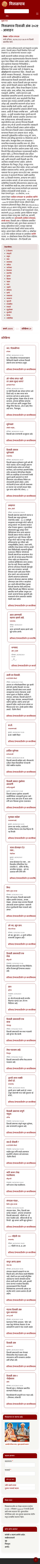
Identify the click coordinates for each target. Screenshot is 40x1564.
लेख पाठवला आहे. (13, 1050)
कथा (8, 259)
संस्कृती (9, 253)
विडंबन (9, 278)
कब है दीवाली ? (12, 1142)
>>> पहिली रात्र (14, 1236)
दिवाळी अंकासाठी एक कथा (15, 1020)
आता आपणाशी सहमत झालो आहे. (17, 616)
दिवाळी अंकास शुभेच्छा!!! (12, 451)
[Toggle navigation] (37, 13)
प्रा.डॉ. (10, 725)
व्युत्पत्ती (9, 301)
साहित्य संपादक (13, 36)
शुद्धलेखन (10, 309)
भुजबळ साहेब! (14, 817)
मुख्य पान (4, 20)
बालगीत (9, 273)
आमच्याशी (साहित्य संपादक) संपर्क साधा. (18, 219)
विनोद (8, 315)
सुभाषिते (9, 312)
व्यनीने (33, 234)
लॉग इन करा (25, 369)
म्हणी (8, 292)
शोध (7, 16)
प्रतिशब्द (9, 290)
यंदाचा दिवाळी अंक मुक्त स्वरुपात (14, 1311)
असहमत (11, 505)
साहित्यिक (10, 318)
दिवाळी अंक (11, 1343)
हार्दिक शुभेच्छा (12, 751)
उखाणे (8, 287)
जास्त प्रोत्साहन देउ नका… (17, 849)
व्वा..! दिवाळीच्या (12, 348)
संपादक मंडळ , (12, 1201)
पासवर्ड (7, 1470)
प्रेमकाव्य (9, 270)
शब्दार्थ (9, 306)
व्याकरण (9, 298)
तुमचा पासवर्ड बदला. (12, 1488)
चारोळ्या (9, 267)
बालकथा (9, 261)
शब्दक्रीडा (9, 304)
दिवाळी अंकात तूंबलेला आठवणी (15, 782)
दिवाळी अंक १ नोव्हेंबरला (12, 1377)
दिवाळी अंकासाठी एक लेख (15, 955)
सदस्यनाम (8, 1461)
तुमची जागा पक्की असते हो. (15, 1079)
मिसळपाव (17, 4)
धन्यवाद (14, 648)
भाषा (8, 284)
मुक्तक (8, 275)
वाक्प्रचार (9, 295)
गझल (8, 281)
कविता (9, 264)
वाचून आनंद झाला (13, 1262)
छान (9, 987)
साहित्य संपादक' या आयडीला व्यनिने (24, 197)
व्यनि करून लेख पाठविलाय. (12, 1174)
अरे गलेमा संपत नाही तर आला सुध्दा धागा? (14, 380)
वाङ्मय (8, 256)
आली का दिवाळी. (13, 675)
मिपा (8, 888)
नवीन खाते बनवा (10, 1485)
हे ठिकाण (9, 250)
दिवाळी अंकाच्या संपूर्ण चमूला (15, 1112)
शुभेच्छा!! (9, 424)
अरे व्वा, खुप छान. (15, 925)
